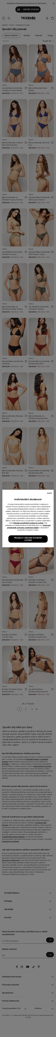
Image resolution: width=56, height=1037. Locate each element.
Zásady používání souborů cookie (28, 523)
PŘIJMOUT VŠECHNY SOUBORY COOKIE (28, 539)
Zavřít (49, 493)
